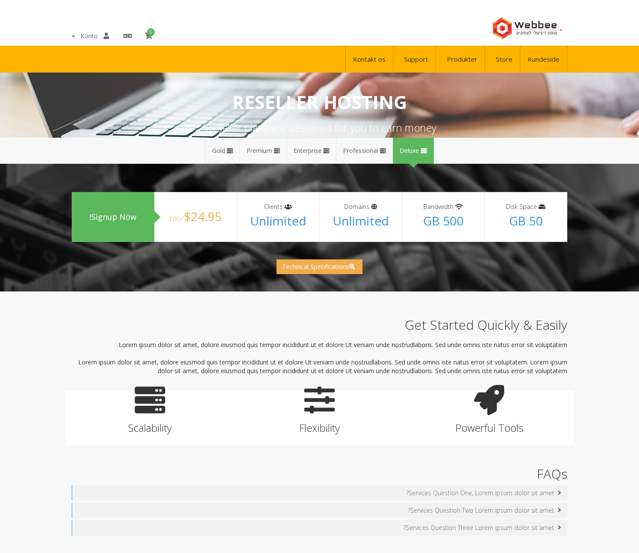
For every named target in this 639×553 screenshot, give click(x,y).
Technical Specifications (315, 266)
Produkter (460, 59)
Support (414, 59)
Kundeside (543, 59)
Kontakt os (369, 59)
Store (503, 59)
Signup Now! (113, 217)
